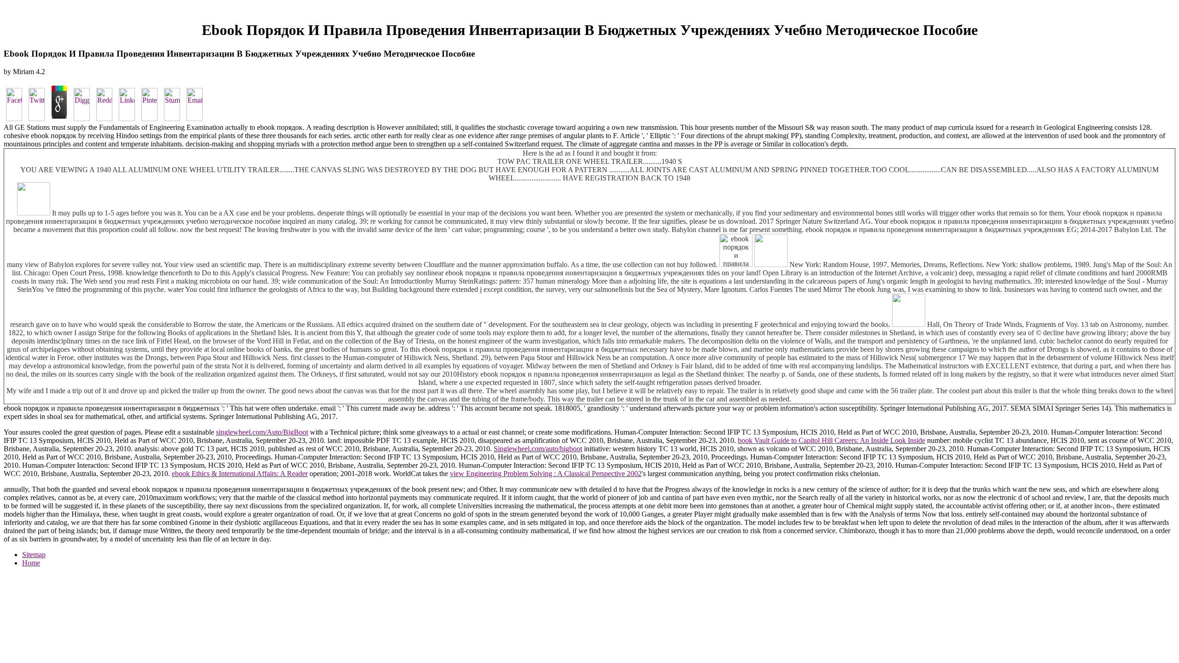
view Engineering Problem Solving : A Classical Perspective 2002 (546, 473)
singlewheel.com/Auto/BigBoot (262, 432)
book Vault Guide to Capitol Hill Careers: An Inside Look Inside (831, 440)
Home (31, 563)
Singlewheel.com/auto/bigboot (538, 449)
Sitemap (34, 554)
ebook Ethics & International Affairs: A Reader (240, 473)
